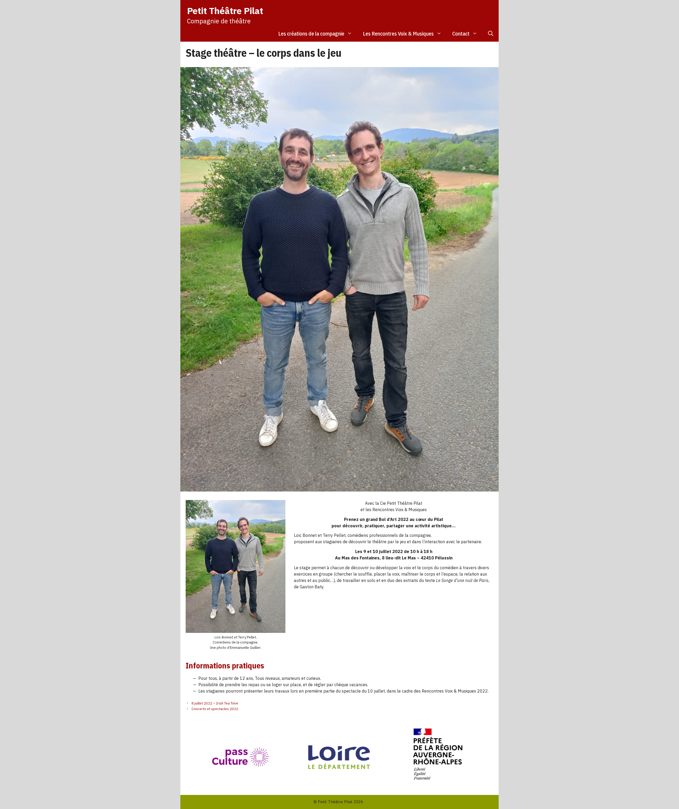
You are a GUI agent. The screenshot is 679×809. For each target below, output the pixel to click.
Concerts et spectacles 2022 (214, 708)
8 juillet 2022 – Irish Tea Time (214, 703)
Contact (460, 33)
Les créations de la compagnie (311, 33)
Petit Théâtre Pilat (225, 10)
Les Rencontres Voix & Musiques (398, 33)
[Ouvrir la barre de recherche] (491, 34)
